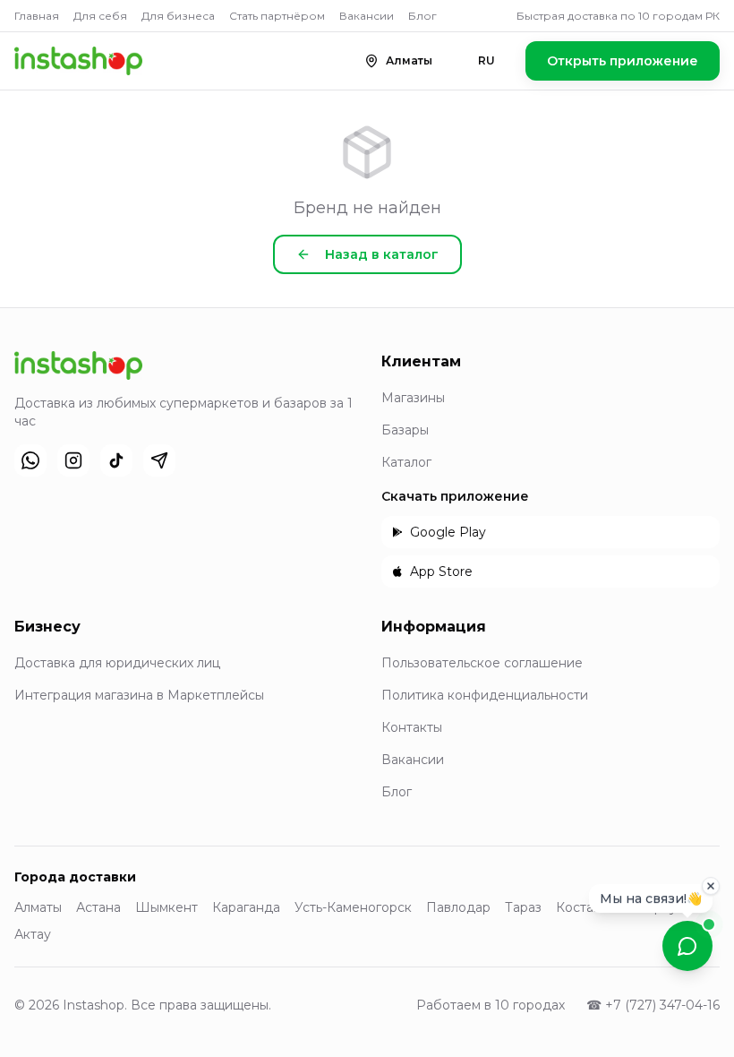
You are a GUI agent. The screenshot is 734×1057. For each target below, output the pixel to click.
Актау (32, 934)
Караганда (246, 907)
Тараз (523, 907)
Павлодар (458, 907)
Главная (36, 15)
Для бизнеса (178, 15)
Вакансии (366, 15)
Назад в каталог (382, 254)
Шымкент (166, 907)
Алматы (38, 907)
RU (486, 60)
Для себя (100, 15)
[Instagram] (73, 460)
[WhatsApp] (30, 460)
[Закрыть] (711, 881)
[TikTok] (116, 460)
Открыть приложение (622, 61)
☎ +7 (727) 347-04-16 (653, 1005)
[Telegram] (159, 460)
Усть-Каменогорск (353, 907)
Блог (422, 15)
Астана (98, 907)
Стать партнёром (277, 15)
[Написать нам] (687, 946)
